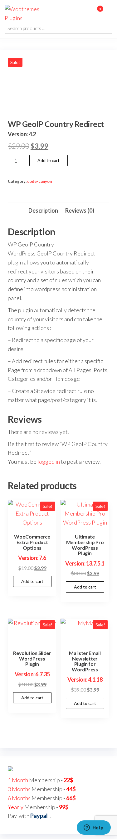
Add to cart (48, 160)
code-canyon (39, 181)
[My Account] (91, 13)
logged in (48, 461)
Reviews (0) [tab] (79, 210)
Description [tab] (43, 210)
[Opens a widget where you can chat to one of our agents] (93, 828)
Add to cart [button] (32, 581)
